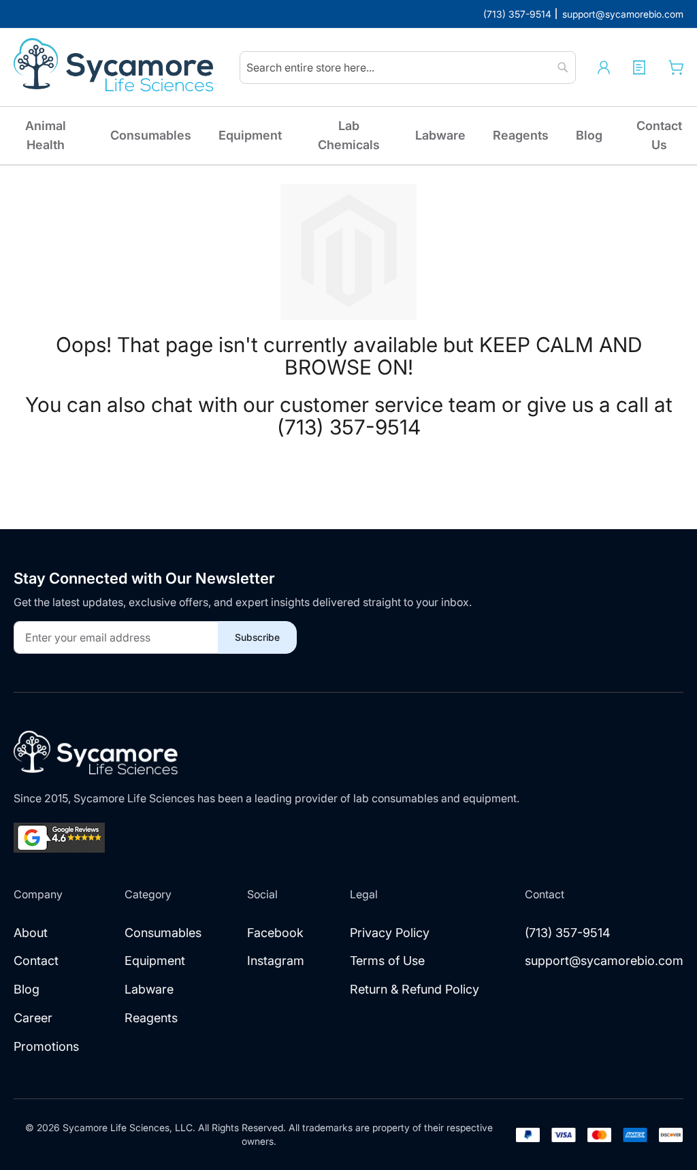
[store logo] (116, 67)
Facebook (275, 933)
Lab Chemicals (349, 135)
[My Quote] (639, 67)
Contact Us (659, 135)
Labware (440, 135)
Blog (589, 135)
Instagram (275, 960)
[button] (604, 67)
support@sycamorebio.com (604, 960)
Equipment (250, 135)
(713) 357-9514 (568, 933)
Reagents (521, 135)
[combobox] (408, 67)
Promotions (46, 1046)
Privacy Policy (389, 933)
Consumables (150, 135)
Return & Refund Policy (414, 989)
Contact (36, 960)
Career (33, 1018)
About (31, 933)
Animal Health (45, 135)
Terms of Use (387, 960)
